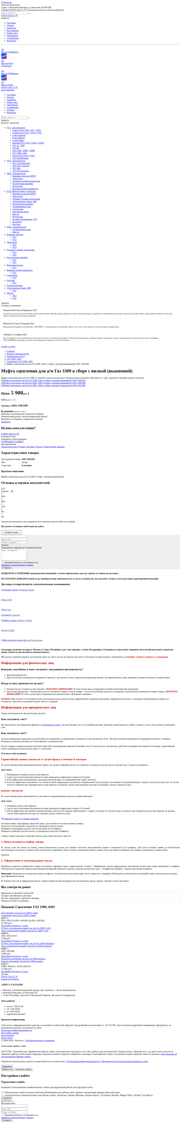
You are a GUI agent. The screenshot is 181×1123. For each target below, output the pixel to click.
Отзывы (11, 110)
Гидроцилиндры (15, 285)
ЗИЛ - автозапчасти (16, 173)
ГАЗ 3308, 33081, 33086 (23, 150)
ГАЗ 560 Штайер (20, 158)
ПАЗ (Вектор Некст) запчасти (21, 191)
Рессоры (16, 224)
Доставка (11, 23)
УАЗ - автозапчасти (16, 161)
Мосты (15, 214)
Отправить (6, 1120)
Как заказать (13, 30)
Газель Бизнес (19, 135)
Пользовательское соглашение (40, 1040)
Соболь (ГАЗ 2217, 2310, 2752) (27, 133)
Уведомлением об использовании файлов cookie (125, 1061)
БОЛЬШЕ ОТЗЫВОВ (8, 347)
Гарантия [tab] (47, 447)
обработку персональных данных (17, 565)
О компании (13, 38)
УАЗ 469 (16, 168)
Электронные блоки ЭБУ (24, 201)
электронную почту (51, 725)
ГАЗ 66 (15, 148)
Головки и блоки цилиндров (26, 181)
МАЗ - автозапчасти (16, 227)
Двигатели (17, 178)
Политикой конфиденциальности (83, 1061)
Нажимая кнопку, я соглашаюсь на (19, 563)
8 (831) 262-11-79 (9, 87)
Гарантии (11, 28)
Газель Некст (18, 138)
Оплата (10, 25)
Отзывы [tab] (21, 447)
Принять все (7, 1069)
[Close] (13, 1101)
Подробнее (6, 925)
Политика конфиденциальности (16, 1030)
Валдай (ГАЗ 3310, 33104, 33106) (28, 143)
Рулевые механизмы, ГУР (24, 219)
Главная (10, 351)
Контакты (11, 40)
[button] (7, 90)
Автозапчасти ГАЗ (16, 356)
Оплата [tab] (39, 447)
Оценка (4, 545)
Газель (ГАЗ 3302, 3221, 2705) (26, 130)
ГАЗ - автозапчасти (16, 127)
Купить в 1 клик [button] (20, 925)
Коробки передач (15, 234)
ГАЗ (14, 237)
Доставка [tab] (30, 447)
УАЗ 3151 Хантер (20, 166)
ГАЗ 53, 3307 (18, 145)
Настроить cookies (24, 1069)
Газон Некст (18, 140)
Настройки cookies (10, 1033)
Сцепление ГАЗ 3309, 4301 (20, 361)
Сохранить (6, 1098)
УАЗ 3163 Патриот (21, 163)
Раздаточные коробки (22, 183)
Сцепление (17, 209)
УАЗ (14, 239)
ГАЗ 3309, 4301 (19, 153)
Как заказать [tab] (59, 447)
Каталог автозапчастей (18, 354)
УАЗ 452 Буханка (20, 171)
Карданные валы (20, 211)
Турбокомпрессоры (21, 206)
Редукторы (17, 186)
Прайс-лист (12, 33)
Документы (12, 35)
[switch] (3, 1092)
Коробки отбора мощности (25, 189)
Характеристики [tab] (9, 447)
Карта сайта (7, 1038)
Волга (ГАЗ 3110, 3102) (23, 155)
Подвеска (17, 222)
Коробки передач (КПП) (24, 176)
